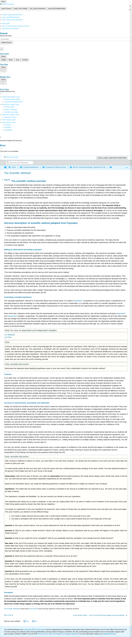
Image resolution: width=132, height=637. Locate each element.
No (36, 621)
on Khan (8, 337)
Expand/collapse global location (127, 166)
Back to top (7, 615)
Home (13, 167)
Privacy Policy (43, 634)
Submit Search (6, 42)
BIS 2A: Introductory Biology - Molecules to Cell (89, 167)
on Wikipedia (10, 335)
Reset (3, 56)
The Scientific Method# (11, 608)
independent (12, 316)
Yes (27, 621)
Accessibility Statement (70, 634)
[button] (7, 127)
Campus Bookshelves (31, 167)
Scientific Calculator (11, 112)
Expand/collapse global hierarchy (6, 167)
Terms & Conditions (55, 634)
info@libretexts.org (109, 634)
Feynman (72, 223)
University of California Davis (55, 167)
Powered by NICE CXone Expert (34, 629)
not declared (34, 608)
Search (8, 162)
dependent (121, 313)
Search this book (5, 36)
